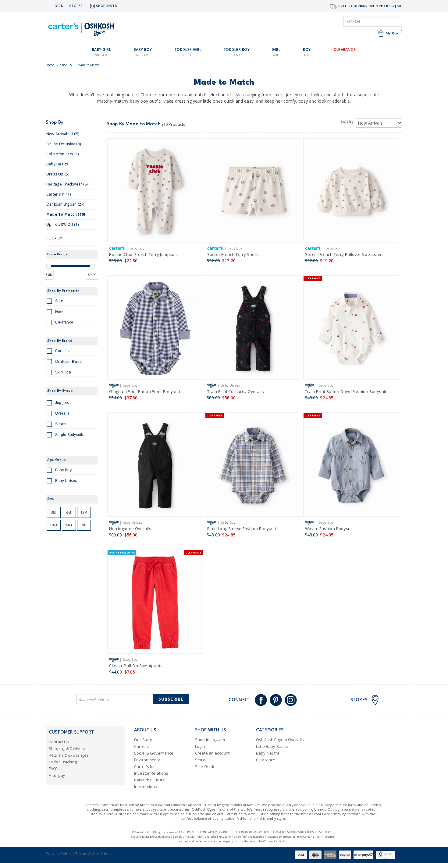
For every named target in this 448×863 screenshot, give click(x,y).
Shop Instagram (210, 739)
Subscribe (170, 699)
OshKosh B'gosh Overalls (280, 739)
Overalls (62, 413)
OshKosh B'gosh (69, 361)
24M (68, 525)
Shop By (66, 65)
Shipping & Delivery (67, 748)
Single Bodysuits (69, 435)
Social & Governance (153, 753)
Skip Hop (63, 372)
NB (84, 525)
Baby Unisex (66, 481)
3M (53, 512)
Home (50, 65)
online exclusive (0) (63, 144)
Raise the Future (149, 780)
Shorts (60, 424)
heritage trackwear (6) (67, 184)
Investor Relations (151, 773)
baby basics (57, 164)
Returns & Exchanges (69, 755)
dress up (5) (57, 174)
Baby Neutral (268, 753)
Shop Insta (106, 5)
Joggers (62, 403)
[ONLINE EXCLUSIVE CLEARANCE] (155, 603)
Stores (76, 5)
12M (83, 512)
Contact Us (59, 742)
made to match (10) (65, 214)
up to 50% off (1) (62, 224)
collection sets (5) (62, 154)
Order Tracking (63, 762)
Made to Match (88, 65)
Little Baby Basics (272, 746)
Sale (59, 301)
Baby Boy (63, 470)
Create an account (212, 753)
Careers (141, 746)
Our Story (143, 739)
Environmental (148, 759)
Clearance (64, 322)
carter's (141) (58, 194)
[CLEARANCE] (351, 329)
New (59, 311)
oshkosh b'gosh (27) (65, 204)
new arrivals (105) (63, 133)
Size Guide (205, 766)
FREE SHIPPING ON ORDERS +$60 (369, 6)
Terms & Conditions (93, 853)
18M (53, 525)
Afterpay (57, 775)
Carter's (62, 351)
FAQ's (54, 768)
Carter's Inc (144, 766)
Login (58, 5)
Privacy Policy (58, 853)
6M (68, 512)
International (146, 786)
